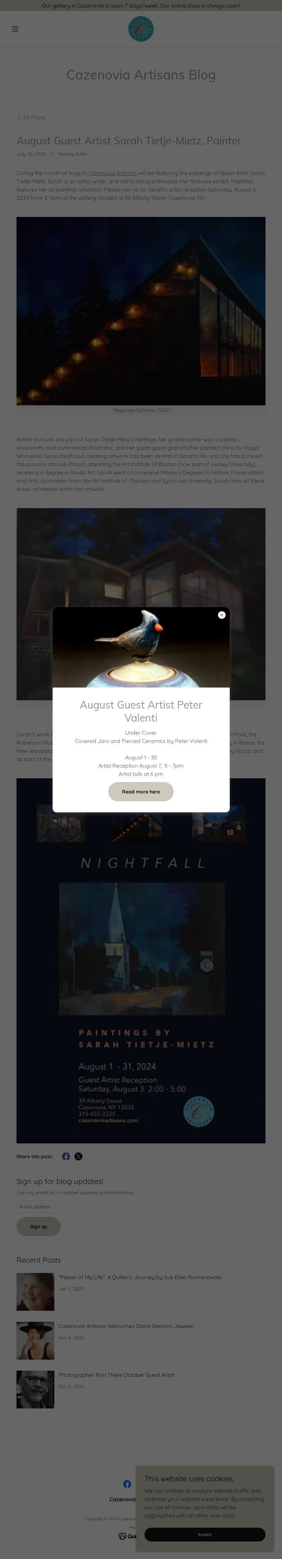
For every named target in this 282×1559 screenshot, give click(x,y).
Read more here (141, 792)
